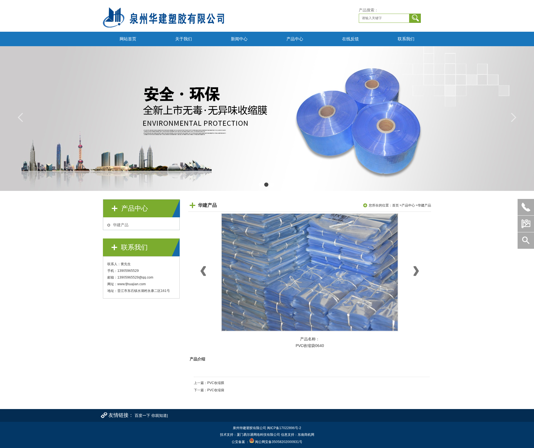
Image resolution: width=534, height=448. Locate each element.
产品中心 (294, 39)
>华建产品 (423, 205)
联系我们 (406, 39)
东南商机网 (306, 435)
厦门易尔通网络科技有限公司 (258, 435)
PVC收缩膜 (215, 383)
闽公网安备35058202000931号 (278, 442)
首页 (395, 205)
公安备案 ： (240, 442)
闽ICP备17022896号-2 (284, 428)
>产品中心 (407, 205)
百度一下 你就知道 (151, 415)
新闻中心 (239, 39)
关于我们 (183, 39)
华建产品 (120, 225)
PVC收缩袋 (215, 390)
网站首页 (128, 39)
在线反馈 (350, 39)
